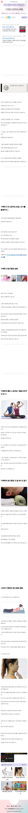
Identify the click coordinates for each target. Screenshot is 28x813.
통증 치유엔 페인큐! (8, 27)
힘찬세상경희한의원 (8, 38)
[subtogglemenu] (2, 2)
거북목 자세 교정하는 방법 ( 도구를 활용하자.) (13, 208)
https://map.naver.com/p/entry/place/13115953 (12, 36)
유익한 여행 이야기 (14, 1)
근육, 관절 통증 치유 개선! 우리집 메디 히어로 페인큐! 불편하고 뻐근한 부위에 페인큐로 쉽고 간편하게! (9, 30)
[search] (26, 1)
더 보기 (24, 764)
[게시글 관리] (6, 758)
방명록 (12, 806)
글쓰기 (8, 806)
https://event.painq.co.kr (9, 24)
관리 (16, 806)
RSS (19, 806)
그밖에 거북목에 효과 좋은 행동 (12, 588)
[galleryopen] (6, 278)
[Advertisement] (14, 60)
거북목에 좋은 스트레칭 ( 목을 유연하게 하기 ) (14, 392)
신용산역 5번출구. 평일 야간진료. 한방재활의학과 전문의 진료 (14, 41)
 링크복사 (24, 17)
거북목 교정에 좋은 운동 (9, 269)
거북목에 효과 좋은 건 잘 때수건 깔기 (14, 481)
